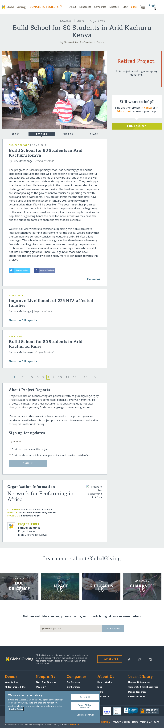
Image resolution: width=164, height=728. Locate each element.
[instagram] (140, 659)
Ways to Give (12, 682)
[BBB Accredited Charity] (132, 711)
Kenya (81, 20)
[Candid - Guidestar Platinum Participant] (118, 711)
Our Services (73, 682)
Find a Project (136, 126)
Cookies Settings (85, 714)
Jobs (99, 686)
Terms (135, 722)
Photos (67, 134)
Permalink (93, 279)
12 (75, 377)
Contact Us (103, 696)
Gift (134, 6)
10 (60, 377)
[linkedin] (150, 659)
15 (85, 377)
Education (65, 20)
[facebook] (129, 659)
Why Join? (41, 686)
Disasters (114, 6)
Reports (41, 134)
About (73, 6)
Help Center (110, 658)
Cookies (126, 722)
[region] (52, 707)
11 (67, 377)
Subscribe (113, 628)
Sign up (28, 463)
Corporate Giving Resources (143, 686)
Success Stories (136, 696)
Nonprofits (85, 6)
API (150, 722)
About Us (105, 677)
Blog (125, 6)
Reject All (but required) (85, 705)
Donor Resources (137, 691)
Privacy (117, 722)
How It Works (104, 682)
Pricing (144, 722)
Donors (11, 677)
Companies (100, 6)
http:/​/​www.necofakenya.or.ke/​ (38, 512)
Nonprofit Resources (139, 682)
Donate (44, 7)
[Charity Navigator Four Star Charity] (108, 711)
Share (94, 134)
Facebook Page (30, 515)
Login (152, 5)
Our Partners (73, 686)
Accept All (85, 697)
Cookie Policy (16, 709)
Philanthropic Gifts (15, 686)
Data (156, 722)
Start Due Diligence (46, 682)
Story (16, 134)
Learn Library (140, 677)
